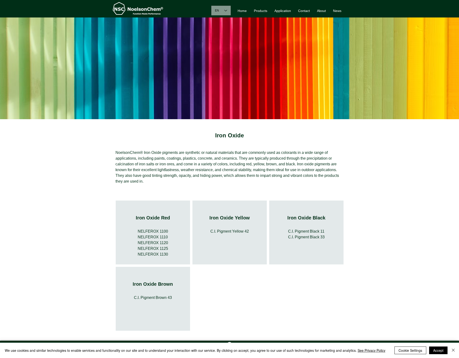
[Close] (453, 350)
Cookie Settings (410, 350)
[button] (260, 11)
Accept (438, 350)
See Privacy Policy (371, 350)
